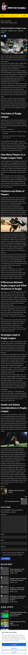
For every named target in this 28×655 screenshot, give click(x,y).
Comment (4, 514)
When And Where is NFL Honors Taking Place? (5, 571)
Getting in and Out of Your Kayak (5, 614)
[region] (14, 642)
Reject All (14, 652)
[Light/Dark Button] (20, 15)
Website (3, 546)
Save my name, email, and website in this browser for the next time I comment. (13, 554)
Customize (14, 648)
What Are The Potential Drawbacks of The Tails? (5, 590)
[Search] (24, 15)
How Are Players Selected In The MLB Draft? (5, 624)
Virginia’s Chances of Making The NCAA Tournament (5, 580)
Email (3, 540)
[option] (14, 615)
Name (3, 534)
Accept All (14, 644)
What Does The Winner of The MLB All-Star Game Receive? (5, 599)
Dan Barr (4, 30)
